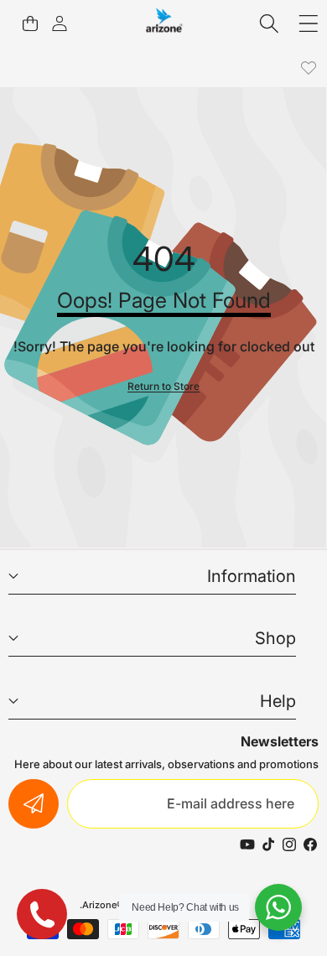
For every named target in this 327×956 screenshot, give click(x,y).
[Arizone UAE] (164, 23)
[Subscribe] (33, 804)
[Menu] (308, 23)
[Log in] (59, 23)
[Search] (269, 23)
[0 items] (30, 23)
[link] (308, 68)
